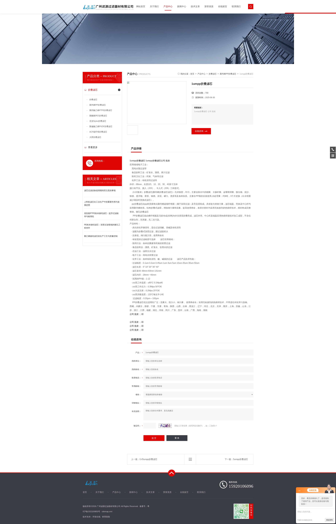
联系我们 (236, 6)
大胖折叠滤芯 (95, 137)
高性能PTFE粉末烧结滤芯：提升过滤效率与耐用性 (101, 215)
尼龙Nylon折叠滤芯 (97, 121)
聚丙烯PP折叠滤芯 (97, 105)
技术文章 (195, 6)
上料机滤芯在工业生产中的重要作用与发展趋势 (102, 203)
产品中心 (168, 6)
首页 (192, 74)
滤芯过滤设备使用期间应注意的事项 (100, 190)
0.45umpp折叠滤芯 (148, 459)
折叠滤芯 (93, 90)
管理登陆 (106, 517)
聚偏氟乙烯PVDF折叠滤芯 (100, 126)
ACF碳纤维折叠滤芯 (98, 132)
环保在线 (96, 517)
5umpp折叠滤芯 (240, 459)
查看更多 (93, 147)
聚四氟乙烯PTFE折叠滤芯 (100, 110)
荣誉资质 (208, 6)
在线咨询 (199, 131)
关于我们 (154, 6)
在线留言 (222, 6)
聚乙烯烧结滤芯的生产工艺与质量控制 (101, 236)
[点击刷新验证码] (165, 426)
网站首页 (140, 6)
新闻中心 (181, 6)
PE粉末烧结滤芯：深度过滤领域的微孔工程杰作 (102, 226)
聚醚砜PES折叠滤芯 (98, 116)
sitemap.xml (107, 511)
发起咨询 (329, 520)
